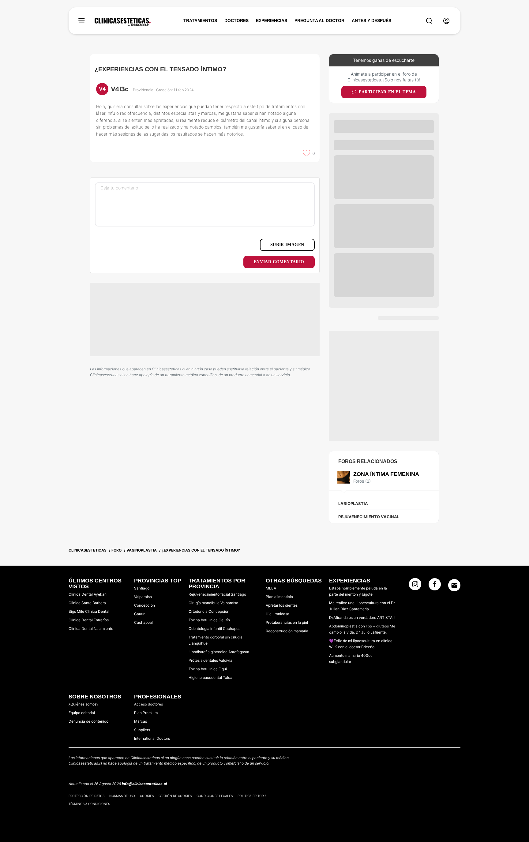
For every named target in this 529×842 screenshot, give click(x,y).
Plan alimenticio (279, 596)
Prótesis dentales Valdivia (210, 660)
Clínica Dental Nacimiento (91, 628)
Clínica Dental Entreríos (89, 620)
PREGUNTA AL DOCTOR (319, 20)
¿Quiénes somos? (83, 704)
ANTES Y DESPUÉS (371, 20)
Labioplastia (353, 503)
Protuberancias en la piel (287, 622)
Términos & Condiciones (89, 804)
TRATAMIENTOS (200, 20)
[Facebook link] (435, 586)
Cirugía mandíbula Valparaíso (213, 603)
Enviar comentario (279, 262)
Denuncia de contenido (88, 721)
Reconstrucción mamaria (287, 631)
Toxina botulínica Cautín (209, 620)
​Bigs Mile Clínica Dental (89, 611)
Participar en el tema (387, 92)
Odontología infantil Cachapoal (215, 628)
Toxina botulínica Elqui (208, 669)
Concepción (144, 605)
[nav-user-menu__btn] (446, 20)
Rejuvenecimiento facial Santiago (217, 594)
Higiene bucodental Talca (210, 677)
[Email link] (454, 585)
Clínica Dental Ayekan (88, 594)
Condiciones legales (215, 796)
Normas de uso (122, 796)
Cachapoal (143, 622)
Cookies (147, 796)
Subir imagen (287, 244)
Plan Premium (146, 712)
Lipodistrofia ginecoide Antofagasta (219, 651)
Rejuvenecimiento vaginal (368, 516)
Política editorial (253, 796)
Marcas (140, 721)
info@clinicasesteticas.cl (144, 783)
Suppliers (142, 730)
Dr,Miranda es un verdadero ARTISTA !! (362, 617)
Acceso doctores (148, 704)
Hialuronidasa (277, 614)
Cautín (139, 614)
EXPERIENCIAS (271, 20)
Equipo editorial (82, 712)
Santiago (141, 588)
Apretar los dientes (282, 605)
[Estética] (123, 22)
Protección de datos (86, 796)
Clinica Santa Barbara (87, 603)
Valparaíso (143, 596)
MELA (271, 588)
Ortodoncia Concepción (209, 611)
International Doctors (152, 738)
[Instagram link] (415, 586)
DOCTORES (236, 20)
